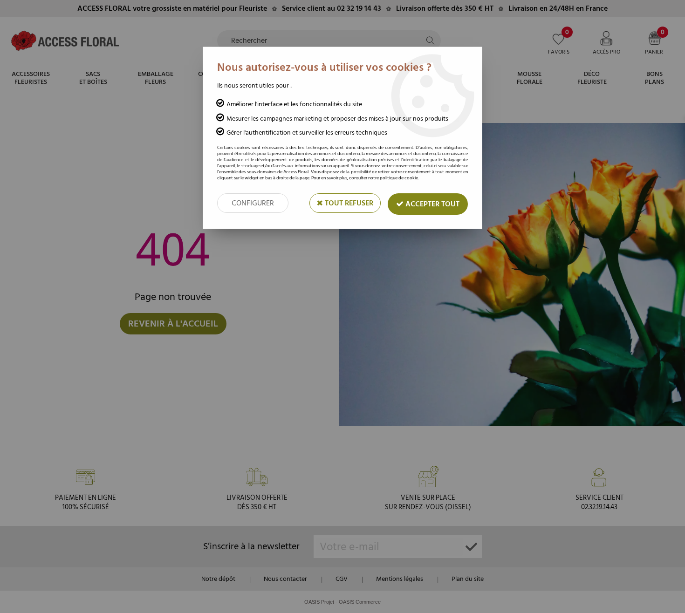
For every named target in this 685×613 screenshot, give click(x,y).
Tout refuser (348, 203)
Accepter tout (431, 204)
